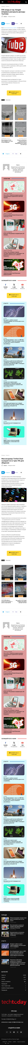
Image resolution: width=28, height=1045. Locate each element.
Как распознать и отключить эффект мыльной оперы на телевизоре (17, 934)
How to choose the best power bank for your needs (7, 112)
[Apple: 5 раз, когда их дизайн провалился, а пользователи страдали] (14, 432)
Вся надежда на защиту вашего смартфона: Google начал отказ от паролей (21, 129)
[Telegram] (14, 1032)
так (5, 284)
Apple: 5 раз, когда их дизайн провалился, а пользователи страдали (11, 442)
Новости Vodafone (8, 193)
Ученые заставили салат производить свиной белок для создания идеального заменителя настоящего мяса (13, 384)
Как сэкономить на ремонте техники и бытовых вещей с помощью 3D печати (17, 926)
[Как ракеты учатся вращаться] (14, 414)
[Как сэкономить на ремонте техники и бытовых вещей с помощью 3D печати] (5, 927)
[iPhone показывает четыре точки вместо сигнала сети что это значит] (5, 920)
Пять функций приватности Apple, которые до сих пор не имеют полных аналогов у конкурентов (14, 404)
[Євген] (2, 16)
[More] (21, 23)
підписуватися (22, 284)
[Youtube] (21, 1032)
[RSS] (10, 1032)
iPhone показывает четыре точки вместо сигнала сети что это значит (18, 919)
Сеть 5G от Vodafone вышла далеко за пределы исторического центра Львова (13, 196)
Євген (5, 16)
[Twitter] (17, 1032)
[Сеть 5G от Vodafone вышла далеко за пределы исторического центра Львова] (14, 186)
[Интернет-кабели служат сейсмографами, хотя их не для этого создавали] (14, 311)
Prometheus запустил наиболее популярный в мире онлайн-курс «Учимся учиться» (20, 112)
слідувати (14, 284)
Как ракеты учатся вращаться (12, 423)
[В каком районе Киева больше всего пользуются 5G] (14, 206)
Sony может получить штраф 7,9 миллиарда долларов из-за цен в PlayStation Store (7, 129)
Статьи (7, 119)
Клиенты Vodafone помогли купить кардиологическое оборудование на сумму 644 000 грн (21, 142)
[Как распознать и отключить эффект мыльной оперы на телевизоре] (5, 934)
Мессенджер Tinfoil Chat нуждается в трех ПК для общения (7, 141)
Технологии (7, 99)
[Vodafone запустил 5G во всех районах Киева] (14, 264)
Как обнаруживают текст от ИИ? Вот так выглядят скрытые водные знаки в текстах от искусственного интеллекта (14, 341)
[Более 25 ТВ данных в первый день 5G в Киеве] (14, 225)
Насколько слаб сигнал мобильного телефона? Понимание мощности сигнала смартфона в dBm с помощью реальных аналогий (14, 362)
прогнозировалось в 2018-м (10, 27)
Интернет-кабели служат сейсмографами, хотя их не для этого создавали (14, 321)
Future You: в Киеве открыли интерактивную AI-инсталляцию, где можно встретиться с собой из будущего (14, 254)
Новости (7, 6)
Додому (3, 6)
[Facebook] (7, 1032)
